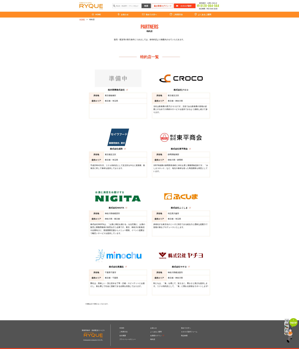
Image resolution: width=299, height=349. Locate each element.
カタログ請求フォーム (189, 332)
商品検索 (184, 336)
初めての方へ (151, 15)
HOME (98, 15)
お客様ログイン (162, 6)
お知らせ (124, 15)
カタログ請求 (186, 6)
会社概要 (122, 336)
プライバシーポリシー (127, 339)
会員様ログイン (156, 336)
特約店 (152, 339)
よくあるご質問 (204, 15)
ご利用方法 (178, 15)
